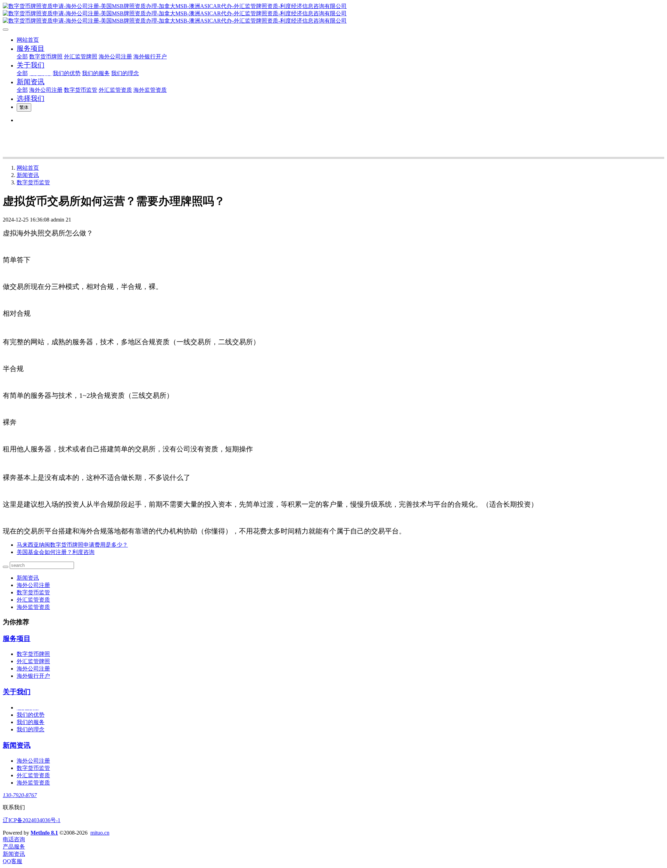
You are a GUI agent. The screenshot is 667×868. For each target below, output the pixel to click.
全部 (22, 56)
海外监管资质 (33, 607)
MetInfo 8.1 (44, 833)
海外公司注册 (33, 585)
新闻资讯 (28, 175)
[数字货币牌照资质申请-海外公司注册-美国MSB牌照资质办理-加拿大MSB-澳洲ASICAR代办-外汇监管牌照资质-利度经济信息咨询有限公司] (333, 14)
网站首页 (28, 40)
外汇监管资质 (33, 600)
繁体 (23, 107)
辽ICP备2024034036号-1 (31, 820)
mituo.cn (99, 833)
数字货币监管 (33, 182)
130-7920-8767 (20, 795)
